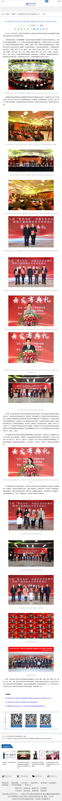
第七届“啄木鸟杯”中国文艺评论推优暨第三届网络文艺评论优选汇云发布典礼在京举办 (28, 698)
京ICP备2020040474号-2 (51, 794)
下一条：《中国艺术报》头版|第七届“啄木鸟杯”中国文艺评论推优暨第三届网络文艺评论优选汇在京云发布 (26, 738)
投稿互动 (8, 776)
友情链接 (5, 785)
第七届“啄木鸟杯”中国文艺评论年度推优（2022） (28, 14)
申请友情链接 (17, 785)
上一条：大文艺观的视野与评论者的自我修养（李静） (14, 736)
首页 (3, 14)
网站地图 (59, 1)
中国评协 (7, 14)
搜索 (47, 1)
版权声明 (34, 783)
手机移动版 (24, 776)
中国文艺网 (33, 25)
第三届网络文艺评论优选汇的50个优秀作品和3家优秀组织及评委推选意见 (25, 706)
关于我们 (24, 783)
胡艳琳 (41, 25)
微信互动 (38, 776)
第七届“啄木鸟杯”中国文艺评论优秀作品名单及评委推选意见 (21, 702)
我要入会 (53, 776)
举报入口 (28, 785)
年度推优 (13, 14)
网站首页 (5, 783)
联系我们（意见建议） (49, 783)
